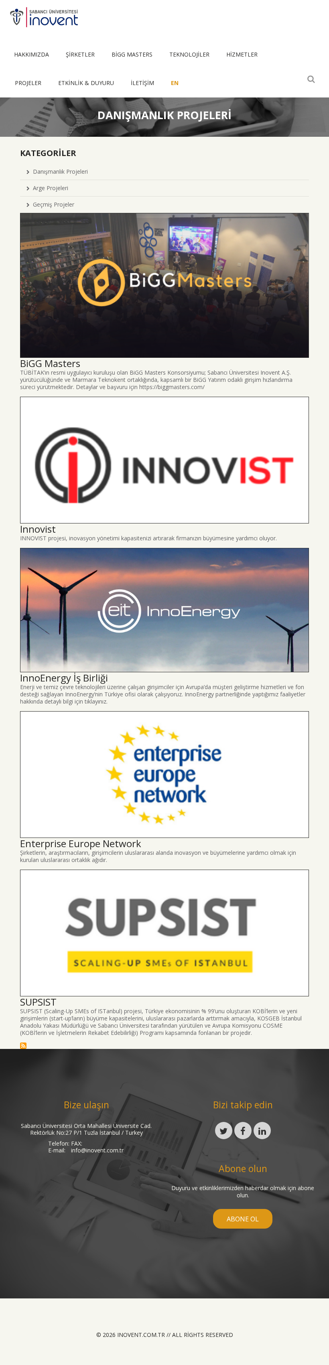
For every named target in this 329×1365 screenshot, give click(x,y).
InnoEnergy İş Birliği (64, 677)
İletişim (142, 83)
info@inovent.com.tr (97, 1150)
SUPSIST (38, 1001)
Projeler (28, 83)
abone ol (243, 1219)
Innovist (38, 528)
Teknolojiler (189, 54)
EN (175, 83)
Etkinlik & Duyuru (86, 83)
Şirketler (80, 54)
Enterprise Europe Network (80, 843)
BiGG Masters (132, 54)
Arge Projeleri (49, 188)
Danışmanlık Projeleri (59, 171)
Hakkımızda (31, 54)
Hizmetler (242, 54)
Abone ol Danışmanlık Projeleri (23, 1046)
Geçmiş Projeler (52, 204)
